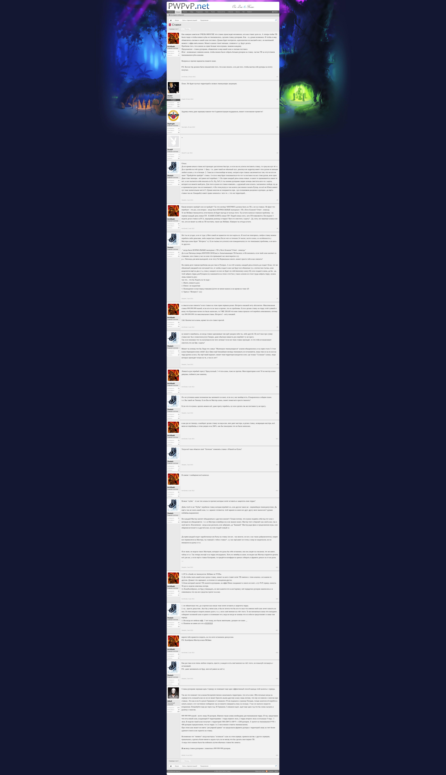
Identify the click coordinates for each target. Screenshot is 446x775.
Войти (276, 12)
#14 (277, 490)
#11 (277, 413)
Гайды (191, 12)
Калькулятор (221, 12)
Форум (178, 12)
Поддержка (199, 12)
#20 (277, 755)
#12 (277, 438)
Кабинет (249, 12)
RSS (266, 771)
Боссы (238, 12)
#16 (277, 599)
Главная (171, 12)
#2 (277, 99)
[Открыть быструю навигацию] (276, 20)
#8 (277, 327)
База (206, 12)
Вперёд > (187, 29)
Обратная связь (260, 771)
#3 (277, 127)
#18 (277, 652)
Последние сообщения (177, 15)
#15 (277, 567)
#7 (277, 298)
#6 (277, 228)
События (230, 12)
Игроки (185, 12)
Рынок (213, 12)
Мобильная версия (174, 771)
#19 (277, 678)
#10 (277, 386)
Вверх (276, 771)
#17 (277, 630)
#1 (277, 76)
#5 (277, 200)
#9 (277, 364)
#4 (277, 153)
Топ (243, 12)
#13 (277, 464)
